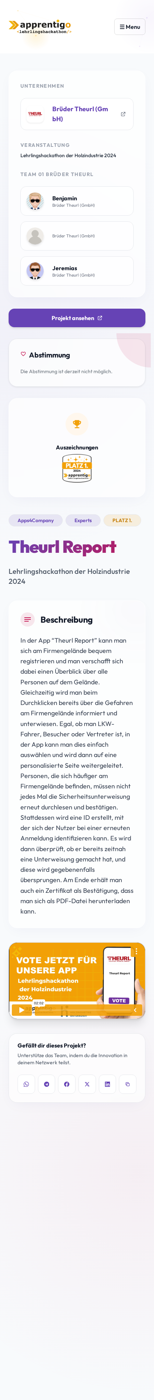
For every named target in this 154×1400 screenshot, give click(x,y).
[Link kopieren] (127, 1084)
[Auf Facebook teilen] (67, 1084)
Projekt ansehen (73, 317)
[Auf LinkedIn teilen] (107, 1084)
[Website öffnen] (123, 114)
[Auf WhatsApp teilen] (26, 1084)
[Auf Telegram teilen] (47, 1084)
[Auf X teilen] (87, 1084)
